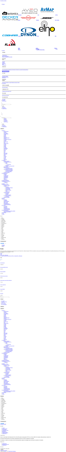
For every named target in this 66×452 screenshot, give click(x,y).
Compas (5, 174)
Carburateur (5, 200)
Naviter (2, 238)
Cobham (5, 140)
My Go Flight (6, 141)
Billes (5, 178)
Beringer (5, 138)
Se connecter (4, 107)
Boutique (3, 198)
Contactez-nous (4, 108)
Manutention (6, 207)
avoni (3, 213)
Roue (2, 228)
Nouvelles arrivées (4, 301)
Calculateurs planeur (7, 208)
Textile (2, 229)
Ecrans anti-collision (8, 171)
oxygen (3, 214)
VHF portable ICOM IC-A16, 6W (4, 267)
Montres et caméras (6, 197)
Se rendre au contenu (3, 0)
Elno (4, 142)
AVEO (5, 135)
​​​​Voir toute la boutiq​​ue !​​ (5, 71)
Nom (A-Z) (3, 302)
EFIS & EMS (6, 166)
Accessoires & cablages (9, 168)
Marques (3, 130)
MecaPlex (5, 159)
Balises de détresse (8, 374)
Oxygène (2, 235)
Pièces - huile (6, 202)
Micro (2, 231)
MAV (5, 158)
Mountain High (6, 143)
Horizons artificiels (6, 161)
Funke (5, 150)
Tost (4, 152)
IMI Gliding (5, 153)
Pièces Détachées (3, 223)
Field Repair (3, 413)
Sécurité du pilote (6, 192)
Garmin (5, 144)
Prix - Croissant (3, 303)
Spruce (2, 236)
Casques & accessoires (7, 195)
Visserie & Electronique (7, 204)
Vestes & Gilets (8, 189)
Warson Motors (6, 133)
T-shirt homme (8, 188)
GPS (6, 163)
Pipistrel (5, 132)
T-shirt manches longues (9, 187)
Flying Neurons (6, 131)
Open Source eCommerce (12, 451)
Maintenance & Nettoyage (6, 181)
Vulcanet (5, 156)
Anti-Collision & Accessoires (8, 169)
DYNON (2, 218)
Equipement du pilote (5, 184)
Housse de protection (7, 209)
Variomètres (5, 179)
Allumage (5, 199)
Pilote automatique (6, 167)
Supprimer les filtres (3, 424)
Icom (4, 329)
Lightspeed (7, 196)
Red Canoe (5, 333)
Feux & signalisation (5, 210)
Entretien (3, 183)
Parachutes (7, 193)
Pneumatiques (4, 212)
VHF (6, 162)
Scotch (7, 182)
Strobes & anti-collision (7, 211)
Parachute (2, 234)
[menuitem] (3, 4)
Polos (6, 370)
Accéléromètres (6, 175)
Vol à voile (3, 205)
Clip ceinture (1, 293)
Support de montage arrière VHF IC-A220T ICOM (5, 280)
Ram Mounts (6, 148)
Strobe (2, 227)
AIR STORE (3, 220)
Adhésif (2, 405)
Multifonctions (6, 177)
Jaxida (5, 157)
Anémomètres (6, 176)
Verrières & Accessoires (5, 180)
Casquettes (7, 366)
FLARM (5, 147)
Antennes (7, 165)
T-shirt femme (8, 191)
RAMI (5, 146)
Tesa (4, 151)
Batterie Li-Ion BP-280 (2, 271)
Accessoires (9, 164)
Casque (2, 230)
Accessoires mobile (6, 185)
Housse (2, 226)
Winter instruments (6, 137)
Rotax (5, 155)
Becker (5, 136)
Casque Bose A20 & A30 (7, 139)
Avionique (3, 160)
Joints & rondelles (6, 201)
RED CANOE (3, 221)
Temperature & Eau (7, 203)
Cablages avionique (7, 172)
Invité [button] (1, 253)
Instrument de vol (4, 173)
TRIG (5, 154)
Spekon (5, 325)
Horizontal (2, 239)
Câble (2, 232)
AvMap (5, 134)
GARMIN (2, 219)
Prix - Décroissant (4, 304)
